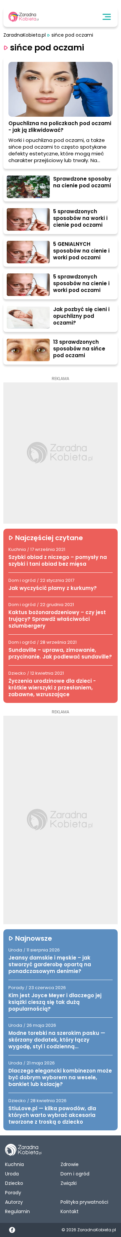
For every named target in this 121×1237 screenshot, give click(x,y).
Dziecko (14, 1183)
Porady (13, 1192)
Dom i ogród (75, 1173)
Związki (69, 1183)
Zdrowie (70, 1164)
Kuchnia (14, 1164)
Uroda (12, 1173)
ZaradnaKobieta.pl (24, 35)
